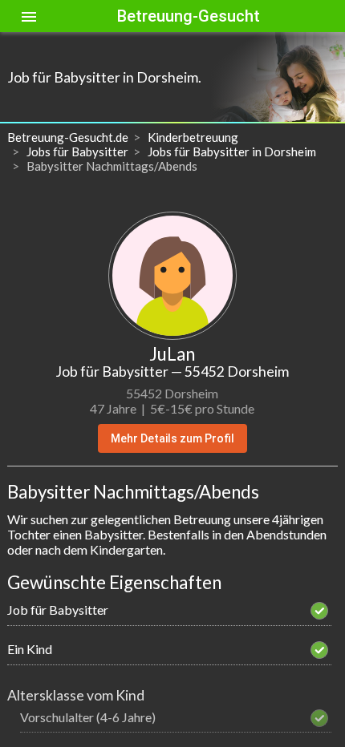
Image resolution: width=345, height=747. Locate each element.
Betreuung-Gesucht (188, 16)
